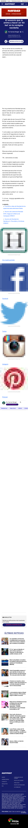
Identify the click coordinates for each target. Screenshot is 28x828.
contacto (4, 781)
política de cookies (18, 780)
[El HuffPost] (10, 4)
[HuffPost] (7, 772)
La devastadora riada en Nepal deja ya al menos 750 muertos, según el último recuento (18, 694)
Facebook (5, 298)
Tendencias (4, 408)
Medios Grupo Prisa (14, 824)
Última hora (22, 4)
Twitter (4, 331)
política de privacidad (19, 784)
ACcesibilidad (17, 787)
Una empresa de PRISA (14, 820)
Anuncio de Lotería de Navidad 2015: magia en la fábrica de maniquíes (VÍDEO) (13, 214)
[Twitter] (22, 31)
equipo (3, 777)
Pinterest (5, 397)
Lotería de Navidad (16, 13)
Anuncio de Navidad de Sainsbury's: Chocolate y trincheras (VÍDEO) (13, 221)
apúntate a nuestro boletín (14, 624)
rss (2, 786)
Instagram (5, 364)
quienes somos (5, 779)
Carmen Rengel (14, 32)
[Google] (20, 31)
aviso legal (16, 782)
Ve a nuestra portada (8, 260)
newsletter (5, 783)
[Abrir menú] (2, 4)
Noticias (8, 13)
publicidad (13, 408)
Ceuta (9, 1)
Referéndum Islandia (16, 1)
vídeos (20, 408)
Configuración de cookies (18, 778)
